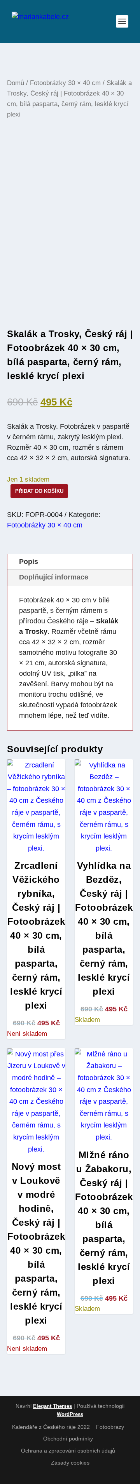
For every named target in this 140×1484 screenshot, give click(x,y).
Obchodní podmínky (68, 1438)
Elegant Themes (52, 1406)
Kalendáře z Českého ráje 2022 (51, 1427)
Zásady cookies (70, 1463)
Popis (28, 561)
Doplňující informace (53, 577)
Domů (15, 83)
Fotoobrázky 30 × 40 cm (65, 83)
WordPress (70, 1414)
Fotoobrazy (110, 1427)
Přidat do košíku (39, 491)
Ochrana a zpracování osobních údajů (68, 1450)
